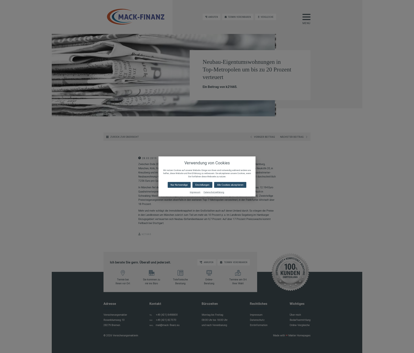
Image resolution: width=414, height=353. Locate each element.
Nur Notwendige (179, 184)
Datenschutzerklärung (214, 192)
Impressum (195, 192)
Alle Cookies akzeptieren (230, 184)
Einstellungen (202, 184)
